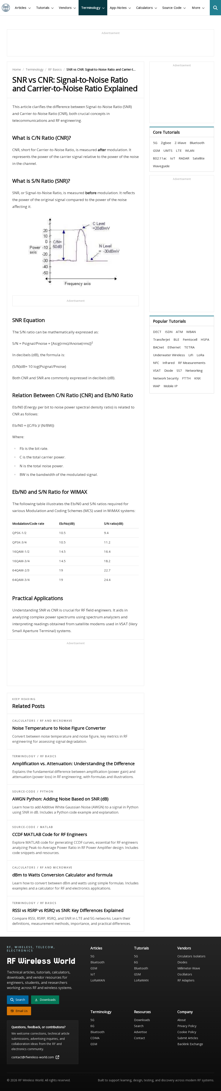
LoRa (200, 355)
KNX (197, 378)
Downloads (142, 1020)
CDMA (94, 1038)
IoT (172, 158)
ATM (179, 332)
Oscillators (184, 974)
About (181, 1020)
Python (47, 791)
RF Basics (55, 69)
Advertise (140, 1032)
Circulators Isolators (191, 956)
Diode (168, 370)
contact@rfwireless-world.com (32, 1057)
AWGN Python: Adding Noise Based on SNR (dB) (60, 799)
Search (139, 1026)
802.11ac (160, 158)
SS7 (179, 370)
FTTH (186, 378)
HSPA (205, 339)
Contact (139, 1038)
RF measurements (191, 363)
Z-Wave (180, 143)
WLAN (189, 150)
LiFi (190, 355)
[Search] (215, 7)
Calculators (23, 721)
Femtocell (190, 339)
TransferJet (161, 339)
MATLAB (46, 827)
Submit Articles (187, 1038)
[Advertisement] (110, 44)
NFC (156, 363)
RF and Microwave (56, 721)
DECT (157, 332)
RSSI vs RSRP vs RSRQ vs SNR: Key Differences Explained (67, 910)
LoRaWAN (97, 980)
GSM (156, 150)
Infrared (169, 363)
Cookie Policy (186, 1032)
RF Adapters (185, 980)
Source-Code (23, 791)
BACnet (158, 347)
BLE (176, 339)
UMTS (167, 150)
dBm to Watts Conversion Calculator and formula (62, 875)
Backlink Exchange (190, 1044)
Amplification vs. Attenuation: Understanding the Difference (73, 763)
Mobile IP (171, 386)
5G (155, 143)
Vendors (184, 948)
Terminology (34, 69)
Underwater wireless (169, 355)
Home (16, 69)
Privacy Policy (186, 1026)
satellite (199, 158)
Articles (96, 948)
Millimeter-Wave (188, 968)
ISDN (168, 332)
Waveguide (161, 166)
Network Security (166, 378)
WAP (156, 386)
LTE (179, 150)
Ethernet (174, 347)
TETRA (189, 347)
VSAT (157, 370)
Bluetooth (197, 143)
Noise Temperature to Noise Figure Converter (59, 728)
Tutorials (141, 948)
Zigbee (166, 143)
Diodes (182, 962)
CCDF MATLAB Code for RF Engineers (49, 834)
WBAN (191, 332)
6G (136, 962)
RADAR (184, 158)
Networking (194, 370)
